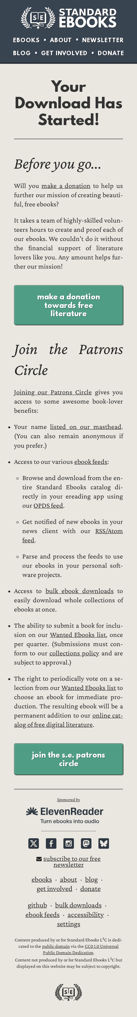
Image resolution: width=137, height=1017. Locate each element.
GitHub (37, 905)
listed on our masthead (85, 427)
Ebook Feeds (42, 914)
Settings (68, 923)
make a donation (65, 186)
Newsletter (103, 40)
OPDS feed (48, 505)
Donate (111, 53)
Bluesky (103, 843)
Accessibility (86, 914)
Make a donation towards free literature (68, 305)
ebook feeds (90, 461)
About (61, 40)
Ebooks (26, 40)
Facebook (51, 843)
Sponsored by (68, 799)
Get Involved (64, 53)
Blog (22, 53)
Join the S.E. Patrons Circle (68, 758)
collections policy (74, 653)
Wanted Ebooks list (78, 635)
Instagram (68, 843)
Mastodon (86, 843)
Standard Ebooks (68, 18)
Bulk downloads (78, 905)
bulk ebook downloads (80, 591)
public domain (56, 946)
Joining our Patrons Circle (53, 392)
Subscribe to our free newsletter (72, 861)
